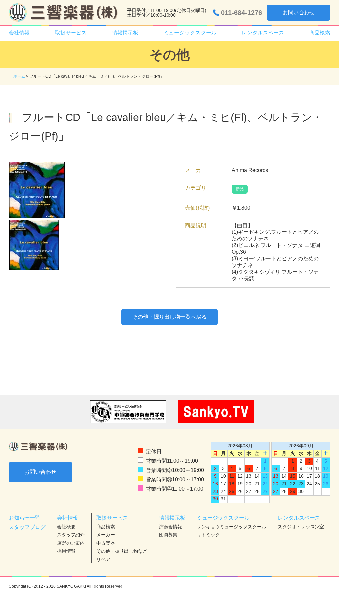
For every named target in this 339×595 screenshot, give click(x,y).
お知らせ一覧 (24, 518)
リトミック (208, 534)
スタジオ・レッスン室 (301, 526)
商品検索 (319, 32)
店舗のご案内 (71, 543)
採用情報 (66, 551)
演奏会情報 (170, 526)
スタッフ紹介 (71, 534)
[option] (86, 190)
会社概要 (66, 526)
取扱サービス (112, 518)
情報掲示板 (172, 518)
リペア (103, 559)
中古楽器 (105, 543)
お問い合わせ (299, 12)
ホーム (19, 76)
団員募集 (168, 534)
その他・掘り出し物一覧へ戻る (169, 317)
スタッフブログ (27, 527)
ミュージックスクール (223, 518)
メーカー (105, 534)
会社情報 (67, 518)
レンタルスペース (299, 518)
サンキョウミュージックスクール (231, 526)
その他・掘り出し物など (121, 551)
